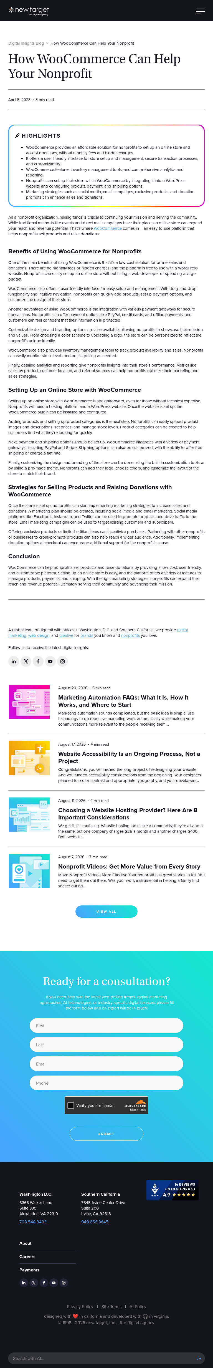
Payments (29, 1270)
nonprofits (130, 635)
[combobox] (101, 1358)
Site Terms (111, 1306)
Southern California (100, 1194)
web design (38, 635)
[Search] (199, 1358)
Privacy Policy (80, 1306)
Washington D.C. (35, 1194)
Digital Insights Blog (26, 43)
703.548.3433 (33, 1222)
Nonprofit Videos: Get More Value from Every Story (129, 866)
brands (86, 635)
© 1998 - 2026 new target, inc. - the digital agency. (106, 1322)
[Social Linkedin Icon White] (13, 661)
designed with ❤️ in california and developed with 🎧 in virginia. (106, 1316)
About (25, 1243)
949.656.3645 (94, 1222)
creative (66, 635)
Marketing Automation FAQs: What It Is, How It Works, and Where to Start (123, 701)
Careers (27, 1256)
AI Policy (138, 1306)
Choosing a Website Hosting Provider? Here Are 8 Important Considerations (127, 814)
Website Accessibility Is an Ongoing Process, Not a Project (129, 757)
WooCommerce (108, 228)
